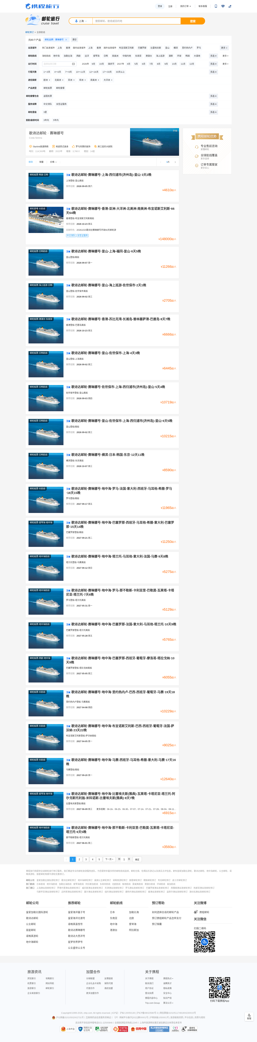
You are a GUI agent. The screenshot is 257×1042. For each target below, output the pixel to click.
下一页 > (109, 859)
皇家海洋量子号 (76, 912)
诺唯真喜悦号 (75, 924)
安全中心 (167, 993)
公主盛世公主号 (76, 947)
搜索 (193, 21)
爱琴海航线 (78, 884)
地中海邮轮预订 (85, 880)
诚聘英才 (167, 983)
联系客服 (203, 6)
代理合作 (90, 988)
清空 (74, 39)
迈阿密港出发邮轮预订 (71, 892)
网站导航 (50, 983)
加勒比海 (134, 912)
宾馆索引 (31, 978)
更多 (223, 48)
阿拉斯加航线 (91, 884)
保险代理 (108, 983)
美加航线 (171, 884)
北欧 (131, 918)
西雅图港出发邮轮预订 (181, 888)
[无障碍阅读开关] (223, 6)
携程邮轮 (204, 912)
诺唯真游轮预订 (120, 880)
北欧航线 (116, 884)
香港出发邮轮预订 (156, 892)
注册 (170, 6)
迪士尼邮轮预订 (179, 880)
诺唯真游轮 (32, 936)
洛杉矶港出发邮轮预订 (199, 892)
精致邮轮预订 (150, 880)
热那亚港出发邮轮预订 (204, 888)
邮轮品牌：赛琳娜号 (54, 39)
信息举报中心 (102, 1029)
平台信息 (189, 1017)
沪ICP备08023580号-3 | (148, 1013)
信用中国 (139, 1029)
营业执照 (149, 993)
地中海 (113, 924)
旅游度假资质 (176, 1017)
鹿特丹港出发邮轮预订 (135, 892)
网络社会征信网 (88, 1029)
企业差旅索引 (33, 993)
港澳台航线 (150, 884)
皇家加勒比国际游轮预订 (48, 880)
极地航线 (126, 884)
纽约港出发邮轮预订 (114, 892)
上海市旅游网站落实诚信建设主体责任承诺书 (161, 1023)
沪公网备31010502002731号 (70, 1017)
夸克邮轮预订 (164, 880)
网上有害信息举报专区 (159, 1029)
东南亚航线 (105, 884)
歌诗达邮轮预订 (68, 880)
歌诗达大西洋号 (76, 936)
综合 (31, 162)
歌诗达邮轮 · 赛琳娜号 (46, 133)
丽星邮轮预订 (135, 880)
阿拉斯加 (134, 930)
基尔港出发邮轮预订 (93, 892)
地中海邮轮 (32, 941)
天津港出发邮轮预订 (114, 888)
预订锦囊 (157, 924)
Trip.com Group (152, 1003)
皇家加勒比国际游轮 (37, 912)
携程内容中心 (151, 998)
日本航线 (41, 884)
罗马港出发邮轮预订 (134, 888)
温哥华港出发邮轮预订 (177, 892)
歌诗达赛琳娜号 (76, 930)
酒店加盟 (108, 988)
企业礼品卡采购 (93, 983)
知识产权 (167, 998)
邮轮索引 (50, 988)
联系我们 (149, 983)
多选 (212, 56)
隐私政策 (167, 988)
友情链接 (108, 978)
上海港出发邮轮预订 (46, 888)
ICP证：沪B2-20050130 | (124, 1013)
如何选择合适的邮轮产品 (165, 912)
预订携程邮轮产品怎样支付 (166, 918)
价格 (52, 162)
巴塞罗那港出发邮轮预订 (157, 888)
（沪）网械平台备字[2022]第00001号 (130, 1017)
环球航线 (161, 884)
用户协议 (149, 988)
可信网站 (120, 1029)
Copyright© (66, 1013)
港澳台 (113, 930)
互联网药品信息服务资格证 (98, 1017)
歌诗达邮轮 (32, 918)
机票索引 (31, 983)
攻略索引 (50, 978)
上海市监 (70, 1029)
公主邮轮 (31, 924)
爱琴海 (132, 924)
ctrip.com (88, 1013)
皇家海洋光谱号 (76, 918)
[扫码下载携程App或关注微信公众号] (216, 6)
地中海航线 (52, 884)
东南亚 (113, 918)
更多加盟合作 (92, 993)
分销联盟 (90, 978)
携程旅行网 (42, 6)
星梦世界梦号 (75, 941)
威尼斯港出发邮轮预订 (92, 888)
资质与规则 (200, 1017)
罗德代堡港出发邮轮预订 (68, 888)
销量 (41, 162)
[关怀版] (230, 6)
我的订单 (184, 6)
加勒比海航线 (65, 884)
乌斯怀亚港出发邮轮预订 (48, 892)
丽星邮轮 (31, 930)
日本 (112, 912)
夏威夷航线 (137, 884)
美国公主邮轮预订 (102, 880)
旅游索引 (31, 988)
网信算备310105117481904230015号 (178, 1013)
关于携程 (149, 978)
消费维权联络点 (175, 1029)
